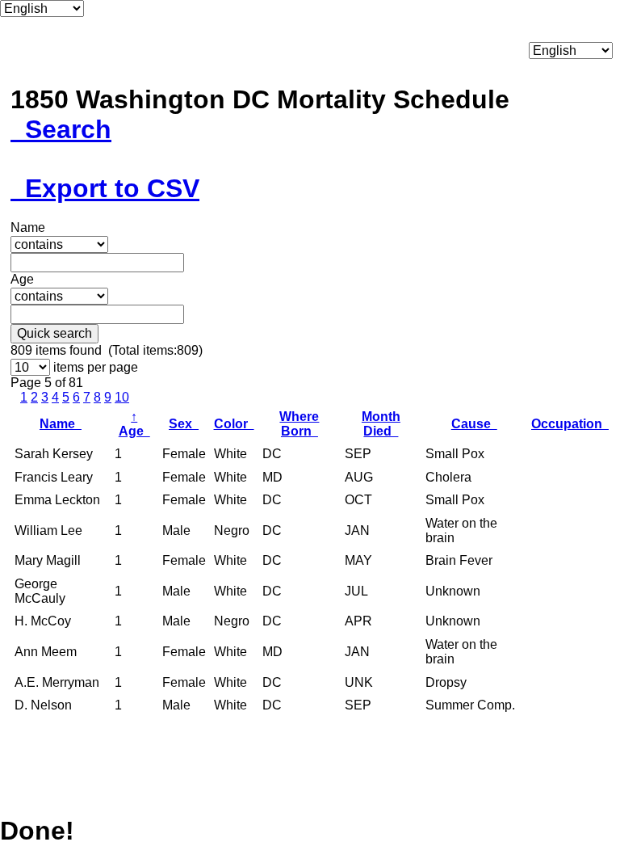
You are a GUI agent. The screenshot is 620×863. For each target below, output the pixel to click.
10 (122, 397)
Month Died (381, 424)
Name (61, 424)
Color (234, 424)
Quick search (54, 333)
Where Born (299, 424)
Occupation (570, 424)
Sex (184, 424)
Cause (474, 424)
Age (134, 424)
